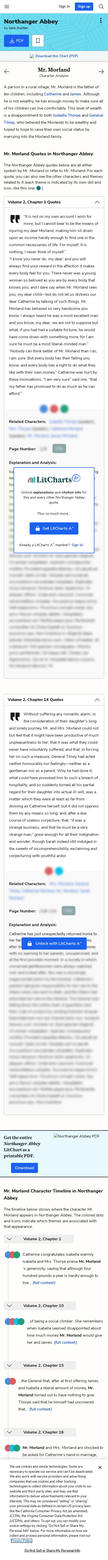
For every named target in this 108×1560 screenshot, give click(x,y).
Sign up (84, 6)
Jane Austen (18, 28)
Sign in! (77, 545)
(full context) (44, 1283)
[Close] (99, 1467)
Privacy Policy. (21, 1540)
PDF (19, 41)
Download (24, 1168)
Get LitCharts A (58, 528)
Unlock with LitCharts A (58, 943)
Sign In (64, 6)
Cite (59, 448)
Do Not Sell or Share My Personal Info (52, 1550)
